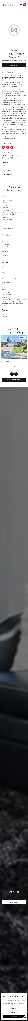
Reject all (14, 1008)
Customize (14, 1012)
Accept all (14, 1016)
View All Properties (14, 379)
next (16, 374)
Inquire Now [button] (14, 65)
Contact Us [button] (14, 902)
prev (12, 374)
